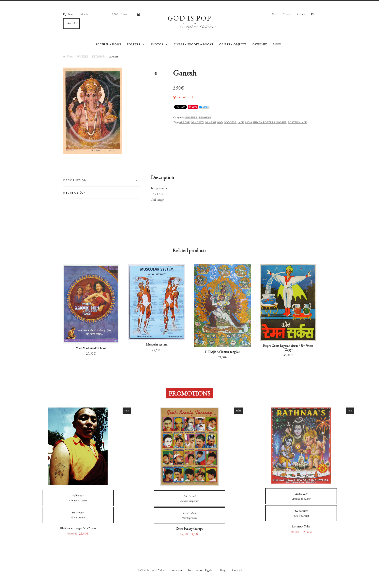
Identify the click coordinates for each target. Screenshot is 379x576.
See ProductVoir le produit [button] (91, 291)
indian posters (264, 122)
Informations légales (201, 570)
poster (281, 122)
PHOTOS (157, 44)
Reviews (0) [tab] (74, 192)
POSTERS (133, 44)
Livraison (176, 570)
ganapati (197, 122)
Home (70, 56)
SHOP (277, 44)
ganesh (210, 122)
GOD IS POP (189, 17)
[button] (156, 73)
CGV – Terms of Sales (150, 570)
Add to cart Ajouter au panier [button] (91, 323)
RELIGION (98, 56)
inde (241, 122)
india (248, 122)
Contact (287, 14)
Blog (274, 14)
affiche (184, 122)
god (220, 122)
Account (301, 14)
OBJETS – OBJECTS (233, 44)
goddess (230, 122)
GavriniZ (259, 44)
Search (71, 23)
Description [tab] (75, 180)
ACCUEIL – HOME (108, 44)
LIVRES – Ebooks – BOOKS (193, 44)
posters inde (297, 122)
